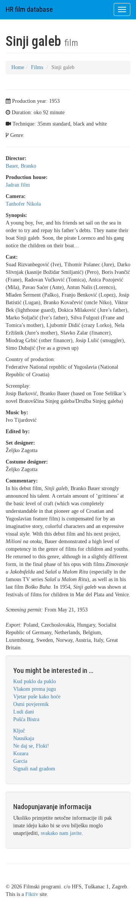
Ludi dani (23, 712)
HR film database (29, 9)
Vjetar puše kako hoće (36, 696)
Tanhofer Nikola (23, 204)
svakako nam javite (61, 833)
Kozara (20, 753)
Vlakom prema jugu (34, 689)
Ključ (19, 731)
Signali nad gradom (34, 769)
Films (37, 67)
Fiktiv (31, 894)
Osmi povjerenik (31, 704)
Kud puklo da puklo (34, 681)
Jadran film (18, 185)
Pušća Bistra (26, 719)
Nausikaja (23, 738)
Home (17, 67)
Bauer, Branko (21, 166)
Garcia (20, 761)
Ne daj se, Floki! (31, 746)
